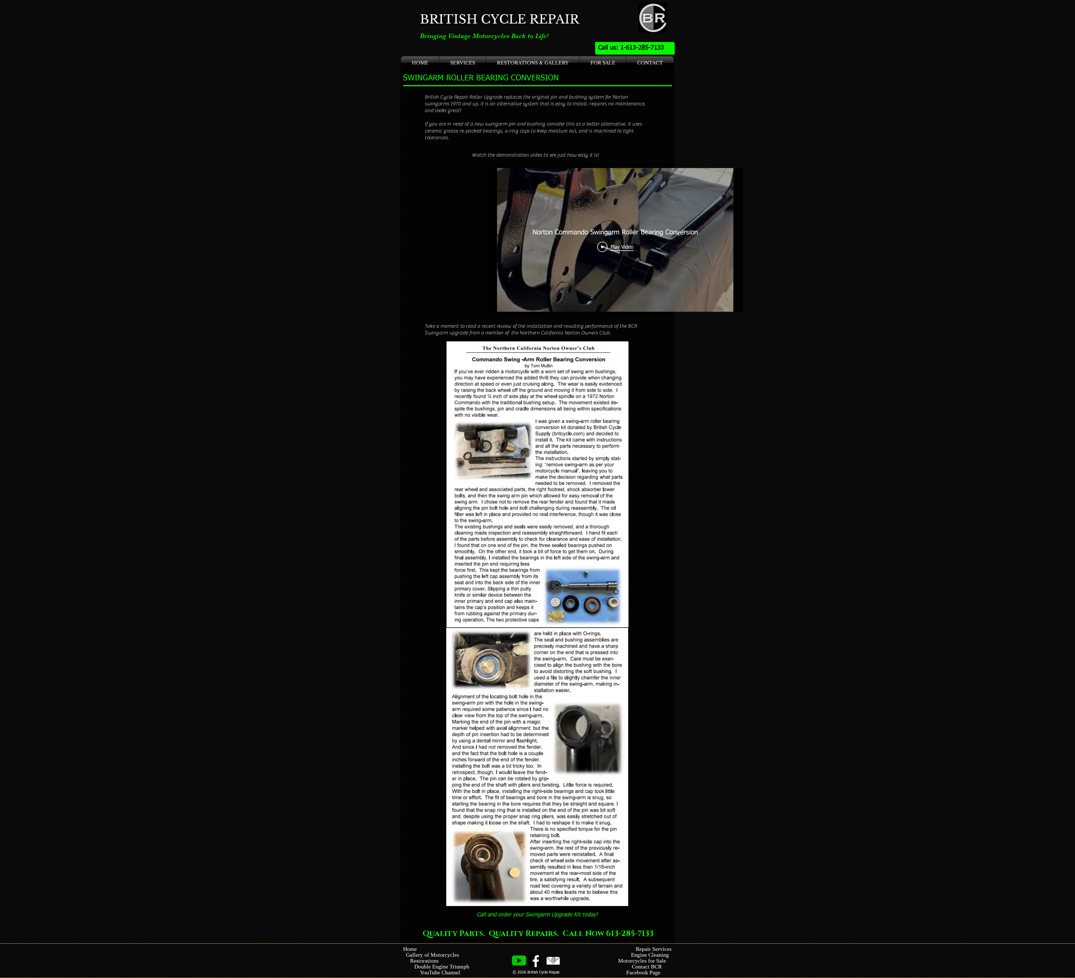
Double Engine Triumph (436, 966)
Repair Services (654, 949)
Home (410, 949)
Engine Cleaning (651, 955)
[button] (462, 62)
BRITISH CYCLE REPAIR (499, 19)
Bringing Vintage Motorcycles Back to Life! (484, 36)
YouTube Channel (440, 972)
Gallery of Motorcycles (431, 955)
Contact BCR (647, 966)
